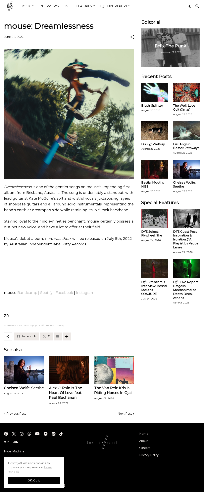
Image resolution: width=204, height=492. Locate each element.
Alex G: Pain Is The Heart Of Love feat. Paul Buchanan (65, 393)
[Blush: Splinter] (154, 92)
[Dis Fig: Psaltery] (154, 130)
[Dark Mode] (189, 6)
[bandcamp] (46, 434)
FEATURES (84, 6)
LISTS (68, 6)
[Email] (58, 336)
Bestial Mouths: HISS (152, 184)
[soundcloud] (15, 442)
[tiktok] (61, 434)
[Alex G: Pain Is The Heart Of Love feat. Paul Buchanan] (69, 370)
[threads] (29, 434)
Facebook (64, 293)
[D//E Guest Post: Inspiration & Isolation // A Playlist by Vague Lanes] (186, 218)
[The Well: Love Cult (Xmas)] (186, 92)
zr (67, 325)
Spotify (46, 293)
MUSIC (26, 6)
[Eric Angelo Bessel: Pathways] (186, 130)
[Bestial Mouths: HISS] (154, 169)
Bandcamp (27, 293)
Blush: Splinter (152, 105)
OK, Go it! (33, 480)
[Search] (196, 6)
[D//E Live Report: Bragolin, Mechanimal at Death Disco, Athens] (186, 268)
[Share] (132, 37)
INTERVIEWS (49, 6)
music (60, 325)
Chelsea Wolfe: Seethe (24, 388)
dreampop (31, 325)
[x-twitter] (14, 434)
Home (143, 434)
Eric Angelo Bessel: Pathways (186, 146)
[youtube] (37, 434)
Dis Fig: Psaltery (153, 144)
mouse (50, 325)
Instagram (85, 293)
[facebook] (6, 434)
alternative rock (13, 325)
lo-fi (41, 325)
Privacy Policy (149, 455)
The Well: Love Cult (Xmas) (184, 107)
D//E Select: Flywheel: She (151, 233)
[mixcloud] (6, 442)
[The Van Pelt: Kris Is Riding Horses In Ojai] (114, 370)
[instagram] (22, 434)
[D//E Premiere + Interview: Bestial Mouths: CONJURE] (154, 268)
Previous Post (16, 413)
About (143, 441)
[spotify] (53, 434)
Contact (144, 448)
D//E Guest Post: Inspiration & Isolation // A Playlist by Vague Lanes (185, 239)
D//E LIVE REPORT (113, 6)
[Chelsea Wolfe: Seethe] (24, 370)
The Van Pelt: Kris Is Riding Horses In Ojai (113, 390)
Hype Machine (14, 451)
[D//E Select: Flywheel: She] (154, 218)
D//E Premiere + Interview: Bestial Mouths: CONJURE (154, 288)
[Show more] (67, 336)
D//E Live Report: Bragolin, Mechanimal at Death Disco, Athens (185, 290)
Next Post (125, 413)
